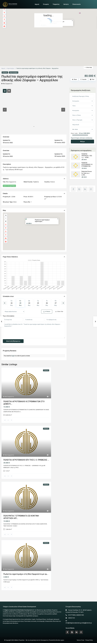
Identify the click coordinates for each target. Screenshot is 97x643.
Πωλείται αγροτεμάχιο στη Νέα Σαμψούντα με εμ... (25, 574)
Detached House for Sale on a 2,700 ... (86, 173)
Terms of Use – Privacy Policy (85, 640)
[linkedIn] (85, 189)
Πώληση (5, 72)
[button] (52, 34)
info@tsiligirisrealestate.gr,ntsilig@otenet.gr (79, 623)
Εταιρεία (46, 4)
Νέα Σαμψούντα (7, 83)
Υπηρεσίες (56, 4)
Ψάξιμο (82, 141)
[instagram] (90, 189)
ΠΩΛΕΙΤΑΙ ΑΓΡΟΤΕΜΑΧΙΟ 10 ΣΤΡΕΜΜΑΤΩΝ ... (86, 164)
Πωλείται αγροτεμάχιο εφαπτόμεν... (42, 220)
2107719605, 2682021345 (76, 615)
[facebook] (73, 189)
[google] (79, 189)
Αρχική (37, 4)
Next (63, 303)
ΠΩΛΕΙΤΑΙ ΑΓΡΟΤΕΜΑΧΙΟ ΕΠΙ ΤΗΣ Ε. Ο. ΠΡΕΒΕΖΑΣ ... (26, 460)
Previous (5, 303)
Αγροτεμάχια (10, 68)
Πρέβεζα (36, 182)
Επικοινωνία (77, 4)
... (21, 411)
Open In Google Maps (9, 185)
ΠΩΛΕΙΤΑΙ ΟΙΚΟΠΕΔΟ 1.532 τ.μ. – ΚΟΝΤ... (86, 155)
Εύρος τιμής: (74, 133)
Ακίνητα (66, 4)
